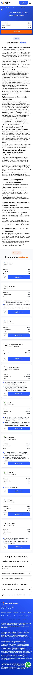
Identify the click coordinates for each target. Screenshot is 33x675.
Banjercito (12, 502)
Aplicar (23, 3)
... (11, 7)
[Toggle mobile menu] (30, 3)
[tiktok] (6, 607)
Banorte (12, 404)
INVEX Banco (13, 439)
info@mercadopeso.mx (14, 626)
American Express (14, 346)
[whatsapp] (9, 607)
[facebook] (2, 607)
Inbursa (12, 288)
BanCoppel (12, 323)
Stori (11, 264)
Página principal (5, 7)
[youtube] (13, 607)
